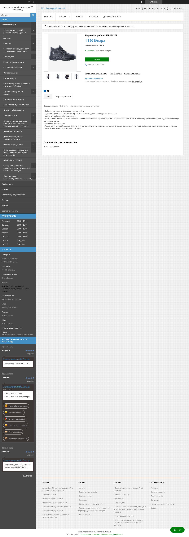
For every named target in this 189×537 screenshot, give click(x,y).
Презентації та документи (13, 194)
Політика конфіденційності (112, 534)
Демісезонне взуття (88, 26)
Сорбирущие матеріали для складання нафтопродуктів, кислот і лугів (15, 152)
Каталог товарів (9, 24)
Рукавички (119, 498)
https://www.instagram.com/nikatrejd (17, 334)
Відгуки (5, 205)
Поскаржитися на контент (90, 534)
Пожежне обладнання (13, 144)
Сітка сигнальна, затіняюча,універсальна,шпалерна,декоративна (19, 177)
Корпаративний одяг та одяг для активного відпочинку (16, 50)
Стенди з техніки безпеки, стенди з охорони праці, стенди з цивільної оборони (130, 509)
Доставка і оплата (10, 211)
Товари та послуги (56, 26)
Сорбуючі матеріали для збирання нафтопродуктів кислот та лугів (93, 509)
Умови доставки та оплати (162, 504)
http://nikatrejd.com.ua (11, 299)
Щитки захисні (9, 78)
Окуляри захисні (10, 73)
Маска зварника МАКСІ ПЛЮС (17, 364)
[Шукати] (33, 15)
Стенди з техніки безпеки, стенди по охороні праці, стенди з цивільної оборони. (16, 123)
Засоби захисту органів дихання (13, 92)
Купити (97, 59)
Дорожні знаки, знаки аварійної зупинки (13, 137)
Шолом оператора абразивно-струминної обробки (17, 84)
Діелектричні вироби (12, 131)
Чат (179, 530)
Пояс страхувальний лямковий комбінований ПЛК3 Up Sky (17, 466)
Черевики (103, 26)
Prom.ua (108, 532)
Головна (48, 17)
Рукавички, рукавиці (12, 67)
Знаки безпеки (10, 115)
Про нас (5, 200)
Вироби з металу (122, 494)
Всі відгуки (27, 475)
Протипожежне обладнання (54, 502)
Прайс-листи (7, 184)
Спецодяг (7, 43)
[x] (48, 92)
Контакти (93, 17)
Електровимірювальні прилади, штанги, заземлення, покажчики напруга (16, 168)
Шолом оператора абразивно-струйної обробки (56, 515)
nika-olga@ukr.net (9, 307)
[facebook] (45, 92)
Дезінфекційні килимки (13, 110)
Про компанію (157, 496)
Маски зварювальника (13, 62)
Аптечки (7, 38)
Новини (5, 189)
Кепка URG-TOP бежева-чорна (17, 397)
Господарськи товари (124, 516)
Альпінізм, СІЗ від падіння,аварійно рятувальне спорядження (57, 489)
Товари (62, 17)
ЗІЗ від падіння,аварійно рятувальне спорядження (14, 31)
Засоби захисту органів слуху (16, 104)
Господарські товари (12, 160)
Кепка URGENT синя (13, 393)
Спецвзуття (8, 56)
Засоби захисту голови (13, 99)
